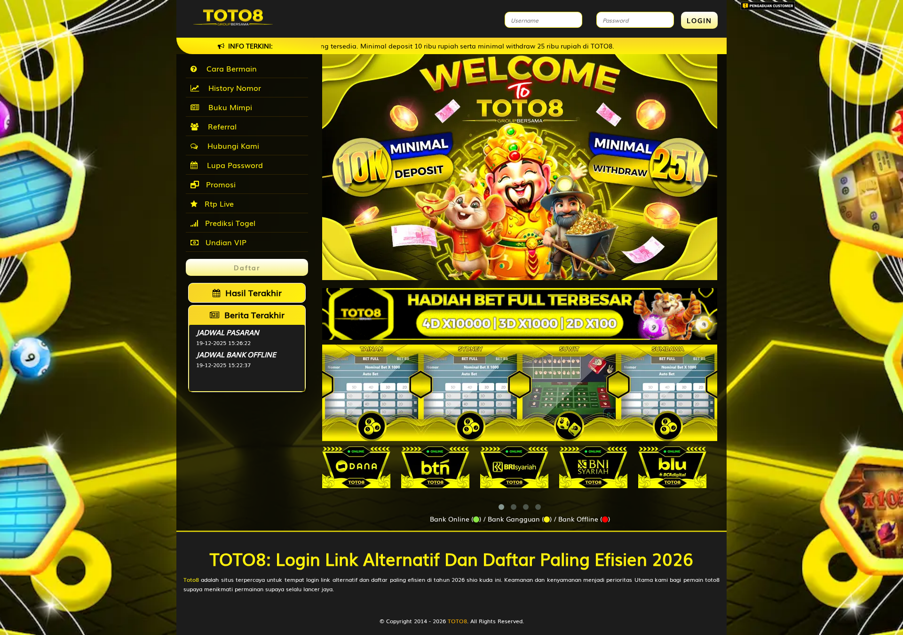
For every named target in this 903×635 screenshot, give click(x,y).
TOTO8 (457, 621)
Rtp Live (218, 203)
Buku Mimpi (228, 107)
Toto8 (191, 579)
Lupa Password (232, 164)
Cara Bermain (229, 68)
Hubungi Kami (231, 145)
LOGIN (699, 20)
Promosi (220, 184)
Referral (220, 126)
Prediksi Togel (229, 222)
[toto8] (519, 314)
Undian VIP (224, 242)
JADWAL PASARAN (227, 332)
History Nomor (232, 87)
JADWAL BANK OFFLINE (236, 354)
